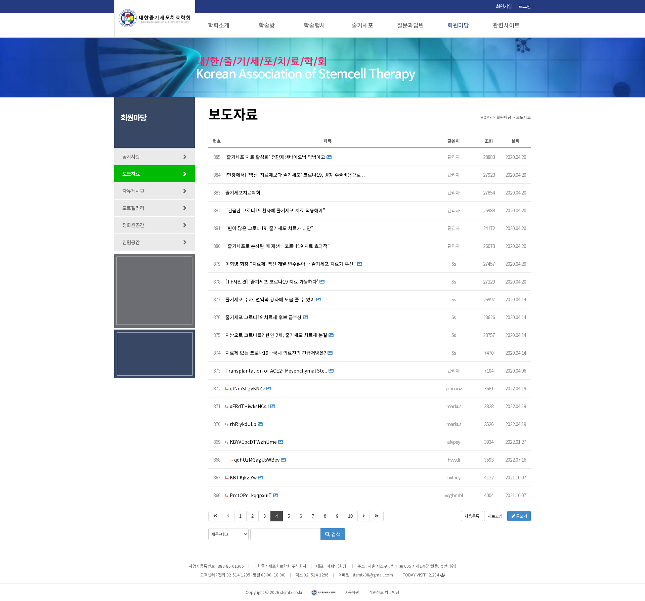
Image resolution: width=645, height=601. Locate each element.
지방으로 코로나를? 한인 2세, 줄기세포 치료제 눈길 (276, 335)
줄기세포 (362, 25)
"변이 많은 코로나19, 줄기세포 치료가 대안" (269, 228)
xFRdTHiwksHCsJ (249, 406)
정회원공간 (133, 224)
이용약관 (351, 592)
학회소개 (218, 25)
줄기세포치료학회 (242, 192)
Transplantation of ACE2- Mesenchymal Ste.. (276, 370)
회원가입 (504, 6)
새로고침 (495, 516)
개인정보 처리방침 (384, 592)
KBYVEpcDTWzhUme (253, 441)
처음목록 (472, 516)
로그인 (525, 6)
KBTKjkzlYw (243, 477)
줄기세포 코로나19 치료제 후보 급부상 (263, 317)
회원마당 (458, 25)
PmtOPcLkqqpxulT (251, 495)
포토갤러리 (133, 207)
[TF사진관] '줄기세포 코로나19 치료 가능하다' (271, 281)
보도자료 (131, 173)
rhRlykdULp (243, 424)
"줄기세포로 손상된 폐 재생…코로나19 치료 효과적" (277, 246)
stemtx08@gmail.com (372, 574)
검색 (335, 534)
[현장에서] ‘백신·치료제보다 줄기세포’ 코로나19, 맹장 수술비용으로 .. (295, 174)
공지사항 (131, 156)
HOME (486, 117)
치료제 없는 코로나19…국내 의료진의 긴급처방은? (275, 352)
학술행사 (314, 25)
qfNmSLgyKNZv (247, 388)
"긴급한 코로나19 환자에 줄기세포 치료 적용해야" (275, 210)
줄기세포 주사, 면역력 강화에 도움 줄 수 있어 (270, 299)
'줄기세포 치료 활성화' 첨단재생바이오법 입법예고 (275, 157)
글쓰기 (521, 516)
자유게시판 (133, 190)
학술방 (267, 25)
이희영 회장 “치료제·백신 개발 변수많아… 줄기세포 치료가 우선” (290, 263)
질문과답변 (410, 25)
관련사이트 (506, 25)
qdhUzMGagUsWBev (257, 459)
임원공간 (131, 242)
